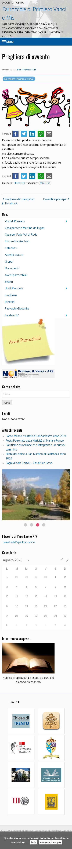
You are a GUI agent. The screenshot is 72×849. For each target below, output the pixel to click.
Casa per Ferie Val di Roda (21, 234)
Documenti (12, 268)
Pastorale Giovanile (17, 308)
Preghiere (45, 183)
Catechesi (11, 248)
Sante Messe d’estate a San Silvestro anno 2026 (36, 436)
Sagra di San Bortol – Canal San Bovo (29, 463)
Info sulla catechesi (17, 241)
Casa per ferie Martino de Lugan (25, 228)
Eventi (9, 281)
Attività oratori (14, 254)
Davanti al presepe (54, 199)
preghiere (19, 183)
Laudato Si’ (12, 315)
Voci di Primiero (15, 221)
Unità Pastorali (14, 288)
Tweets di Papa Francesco (18, 542)
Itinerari (10, 302)
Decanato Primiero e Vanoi (18, 78)
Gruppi (9, 261)
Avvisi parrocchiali (16, 275)
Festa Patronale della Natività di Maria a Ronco (35, 440)
